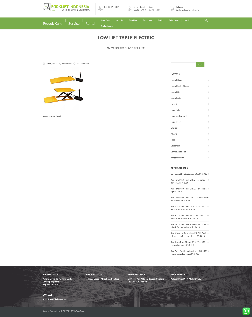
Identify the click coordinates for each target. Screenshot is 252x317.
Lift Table (174, 128)
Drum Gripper (176, 80)
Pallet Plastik (174, 20)
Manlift (187, 20)
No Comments (83, 63)
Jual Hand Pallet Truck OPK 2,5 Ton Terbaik (188, 189)
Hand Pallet (105, 20)
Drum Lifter (147, 20)
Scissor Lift (175, 146)
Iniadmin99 (66, 63)
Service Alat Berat (178, 152)
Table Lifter (133, 20)
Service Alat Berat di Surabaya (183, 174)
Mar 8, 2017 (52, 63)
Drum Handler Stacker (180, 86)
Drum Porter (176, 98)
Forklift (160, 20)
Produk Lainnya (107, 26)
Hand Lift (119, 20)
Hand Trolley (176, 122)
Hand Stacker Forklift (179, 116)
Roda (173, 140)
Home (123, 47)
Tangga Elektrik (177, 158)
